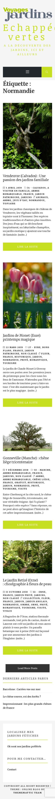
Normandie (37, 200)
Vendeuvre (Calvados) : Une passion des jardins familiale (26, 178)
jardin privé (24, 595)
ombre (24, 604)
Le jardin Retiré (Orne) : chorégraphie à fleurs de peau (27, 582)
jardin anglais (36, 601)
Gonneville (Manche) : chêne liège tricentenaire (26, 460)
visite (22, 489)
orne (34, 604)
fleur (45, 353)
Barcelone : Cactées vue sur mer (21, 689)
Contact (11, 769)
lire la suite (27, 246)
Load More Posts (27, 668)
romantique (38, 360)
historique (23, 357)
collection (31, 598)
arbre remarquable (17, 479)
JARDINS (26, 197)
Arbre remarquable (17, 473)
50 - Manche (42, 470)
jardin (37, 357)
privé (24, 360)
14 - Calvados (36, 188)
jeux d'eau (20, 200)
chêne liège (41, 479)
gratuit (20, 482)
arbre (7, 200)
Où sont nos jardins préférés (24, 746)
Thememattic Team (27, 792)
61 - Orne (39, 592)
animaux (42, 197)
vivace (7, 611)
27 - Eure (34, 347)
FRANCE (28, 194)
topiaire (9, 203)
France (8, 357)
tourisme (10, 363)
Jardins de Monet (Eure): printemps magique (22, 337)
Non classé (29, 353)
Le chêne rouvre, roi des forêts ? (22, 696)
